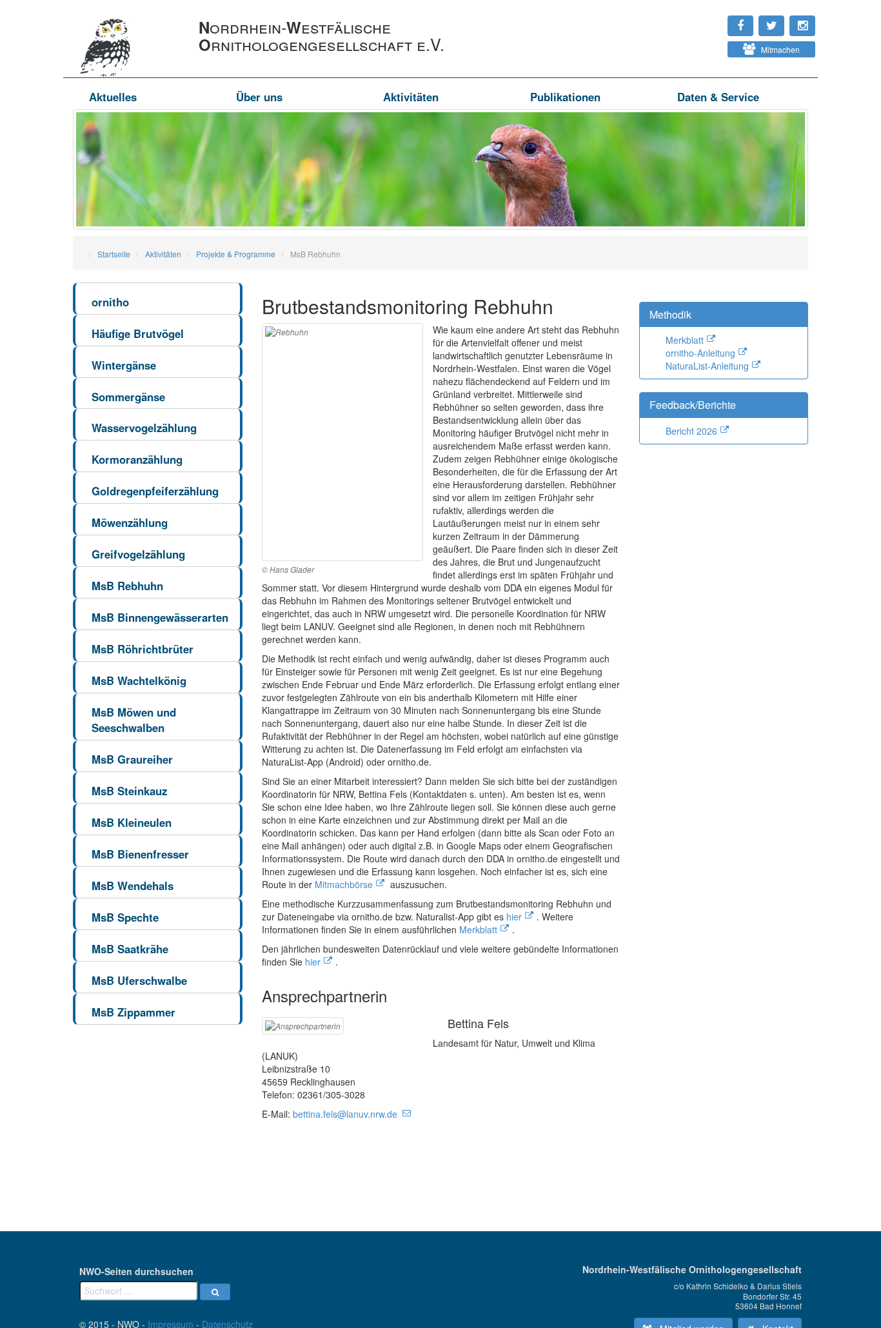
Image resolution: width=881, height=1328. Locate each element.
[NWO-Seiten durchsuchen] (215, 1291)
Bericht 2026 (691, 430)
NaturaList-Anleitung (707, 365)
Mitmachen (777, 49)
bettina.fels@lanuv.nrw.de (345, 1113)
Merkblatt (478, 929)
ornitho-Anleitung (700, 352)
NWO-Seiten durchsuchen (136, 1271)
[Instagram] (699, 19)
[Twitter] (705, 19)
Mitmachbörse (344, 884)
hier (514, 916)
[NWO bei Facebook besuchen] (712, 19)
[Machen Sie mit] (699, 45)
